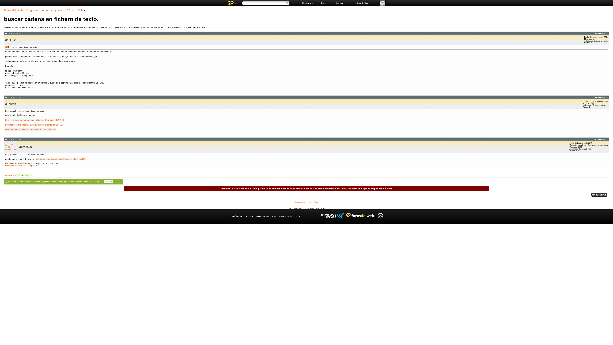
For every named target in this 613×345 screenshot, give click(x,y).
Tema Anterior (300, 202)
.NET (79, 10)
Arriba (299, 216)
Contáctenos (236, 216)
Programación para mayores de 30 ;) (49, 10)
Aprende (339, 3)
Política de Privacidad (266, 216)
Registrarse (307, 3)
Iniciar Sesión (362, 3)
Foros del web (232, 3)
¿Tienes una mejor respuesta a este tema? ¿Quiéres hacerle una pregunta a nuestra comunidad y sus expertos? (59, 182)
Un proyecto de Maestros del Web (332, 215)
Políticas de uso (286, 216)
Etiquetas (9, 175)
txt (22, 175)
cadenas (28, 175)
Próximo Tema (312, 202)
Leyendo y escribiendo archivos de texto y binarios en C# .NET (34, 125)
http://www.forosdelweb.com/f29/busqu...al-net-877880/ (61, 159)
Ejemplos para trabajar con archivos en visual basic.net (31, 129)
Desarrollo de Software (15, 166)
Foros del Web (13, 10)
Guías (323, 3)
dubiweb (10, 104)
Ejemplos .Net (33, 166)
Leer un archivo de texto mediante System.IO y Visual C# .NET (34, 120)
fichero (17, 175)
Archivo (249, 216)
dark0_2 (10, 40)
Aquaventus (24, 146)
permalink (602, 33)
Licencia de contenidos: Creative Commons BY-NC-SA (380, 215)
